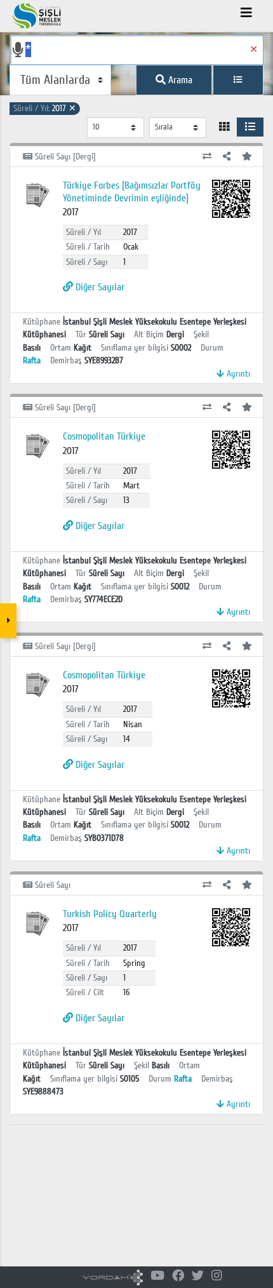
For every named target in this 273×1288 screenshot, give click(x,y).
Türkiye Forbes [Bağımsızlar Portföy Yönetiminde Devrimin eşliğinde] (132, 191)
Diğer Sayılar (98, 287)
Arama (179, 80)
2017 (44, 108)
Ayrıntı (237, 373)
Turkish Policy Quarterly (110, 914)
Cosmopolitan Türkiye (104, 436)
